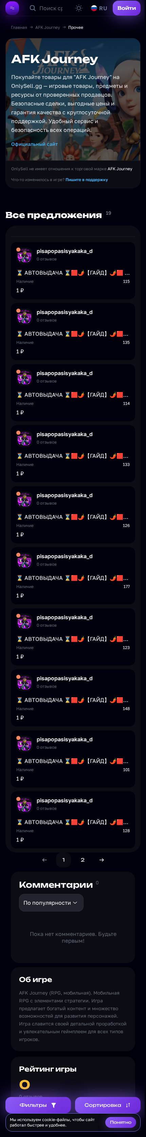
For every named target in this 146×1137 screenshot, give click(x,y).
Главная (19, 27)
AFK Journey (47, 27)
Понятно (120, 1122)
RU (103, 8)
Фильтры (33, 1105)
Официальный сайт (34, 144)
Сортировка (103, 1105)
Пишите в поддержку (87, 179)
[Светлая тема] (79, 8)
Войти (126, 8)
